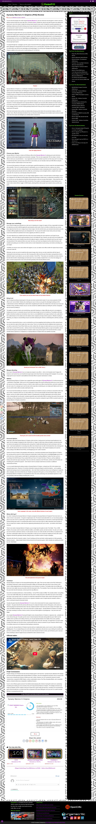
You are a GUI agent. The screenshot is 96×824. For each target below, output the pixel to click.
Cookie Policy (61, 822)
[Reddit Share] (30, 741)
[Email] (82, 817)
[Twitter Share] (27, 741)
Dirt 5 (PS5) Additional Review (79, 487)
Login (58, 776)
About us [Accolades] (25, 4)
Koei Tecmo (81, 23)
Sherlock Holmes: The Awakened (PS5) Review (45, 815)
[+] (34, 784)
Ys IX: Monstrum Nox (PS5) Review (42, 813)
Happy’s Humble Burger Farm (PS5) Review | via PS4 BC (28, 768)
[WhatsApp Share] (33, 741)
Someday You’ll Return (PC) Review (79, 453)
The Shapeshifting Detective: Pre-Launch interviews (79, 317)
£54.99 (79, 37)
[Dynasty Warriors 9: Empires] (16, 706)
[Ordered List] (24, 784)
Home (9, 4)
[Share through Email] (46, 741)
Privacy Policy (53, 822)
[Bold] (16, 784)
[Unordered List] (26, 784)
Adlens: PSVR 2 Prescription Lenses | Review (44, 804)
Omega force (82, 21)
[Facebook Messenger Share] (42, 741)
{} (32, 784)
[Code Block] (29, 784)
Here (35, 22)
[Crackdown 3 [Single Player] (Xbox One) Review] (54, 754)
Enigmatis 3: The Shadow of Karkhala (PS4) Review (79, 369)
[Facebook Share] (24, 741)
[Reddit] (78, 817)
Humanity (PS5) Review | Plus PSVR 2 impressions (45, 810)
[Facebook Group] (64, 817)
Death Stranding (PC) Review (79, 284)
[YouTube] (75, 817)
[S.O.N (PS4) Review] (16, 754)
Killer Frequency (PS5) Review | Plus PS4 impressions (46, 807)
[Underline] (20, 784)
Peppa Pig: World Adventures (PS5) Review (44, 818)
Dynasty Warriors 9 (32, 20)
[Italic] (18, 784)
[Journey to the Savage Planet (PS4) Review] (35, 754)
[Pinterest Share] (36, 741)
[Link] (31, 784)
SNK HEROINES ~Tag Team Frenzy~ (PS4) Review (79, 335)
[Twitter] (68, 817)
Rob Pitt (23, 17)
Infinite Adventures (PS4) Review (79, 352)
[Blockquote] (27, 784)
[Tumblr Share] (39, 741)
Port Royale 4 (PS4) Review (79, 266)
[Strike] (22, 784)
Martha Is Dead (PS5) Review (48, 768)
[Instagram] (71, 817)
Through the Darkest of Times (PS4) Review (79, 403)
